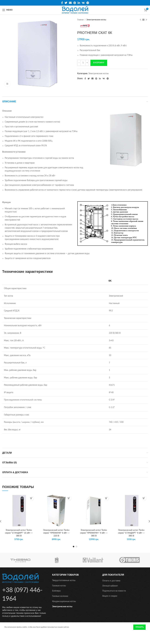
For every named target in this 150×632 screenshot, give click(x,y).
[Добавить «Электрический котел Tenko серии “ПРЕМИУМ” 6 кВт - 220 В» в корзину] (68, 498)
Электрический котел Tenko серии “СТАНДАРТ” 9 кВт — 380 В (131, 533)
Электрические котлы (96, 20)
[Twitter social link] (66, 3)
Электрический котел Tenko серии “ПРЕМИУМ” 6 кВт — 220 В (56, 533)
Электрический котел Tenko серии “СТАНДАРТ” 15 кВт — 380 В (19, 533)
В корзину (98, 63)
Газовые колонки (60, 596)
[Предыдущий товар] (140, 19)
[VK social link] (83, 3)
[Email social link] (70, 3)
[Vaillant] (93, 560)
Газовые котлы (59, 586)
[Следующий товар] (146, 19)
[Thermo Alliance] (20, 560)
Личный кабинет (110, 586)
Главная (80, 20)
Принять (139, 627)
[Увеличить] (7, 84)
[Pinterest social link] (75, 3)
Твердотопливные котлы (63, 580)
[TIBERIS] (129, 560)
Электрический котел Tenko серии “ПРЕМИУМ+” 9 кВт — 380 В (94, 533)
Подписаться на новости (114, 591)
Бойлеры (56, 591)
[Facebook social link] (62, 3)
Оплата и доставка (111, 581)
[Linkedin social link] (79, 3)
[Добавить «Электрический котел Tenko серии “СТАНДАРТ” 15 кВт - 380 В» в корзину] (31, 498)
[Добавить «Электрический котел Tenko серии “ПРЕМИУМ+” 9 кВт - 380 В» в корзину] (106, 498)
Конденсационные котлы (64, 601)
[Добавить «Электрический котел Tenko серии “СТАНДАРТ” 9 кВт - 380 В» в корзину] (143, 498)
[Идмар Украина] (57, 560)
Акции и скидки (109, 596)
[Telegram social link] (88, 3)
